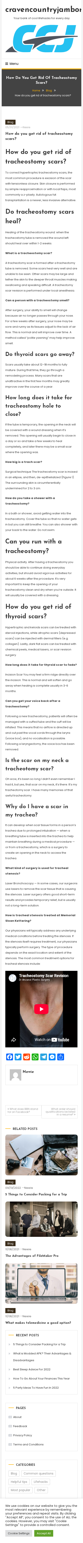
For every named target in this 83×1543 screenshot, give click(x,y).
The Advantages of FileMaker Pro (32, 1256)
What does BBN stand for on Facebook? (23, 1110)
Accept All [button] (44, 1533)
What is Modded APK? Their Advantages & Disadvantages (42, 1356)
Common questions (38, 1473)
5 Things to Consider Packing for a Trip (36, 1194)
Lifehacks (41, 1482)
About (17, 1417)
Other (41, 1490)
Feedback (20, 1426)
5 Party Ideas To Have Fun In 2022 (36, 1388)
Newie (26, 127)
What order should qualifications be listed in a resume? (60, 1111)
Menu (14, 63)
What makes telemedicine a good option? (38, 1323)
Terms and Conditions (28, 1444)
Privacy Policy (22, 1435)
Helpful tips (19, 1482)
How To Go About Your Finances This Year (41, 1379)
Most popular (20, 1490)
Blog (10, 122)
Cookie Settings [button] (19, 1533)
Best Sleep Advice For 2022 (31, 1369)
